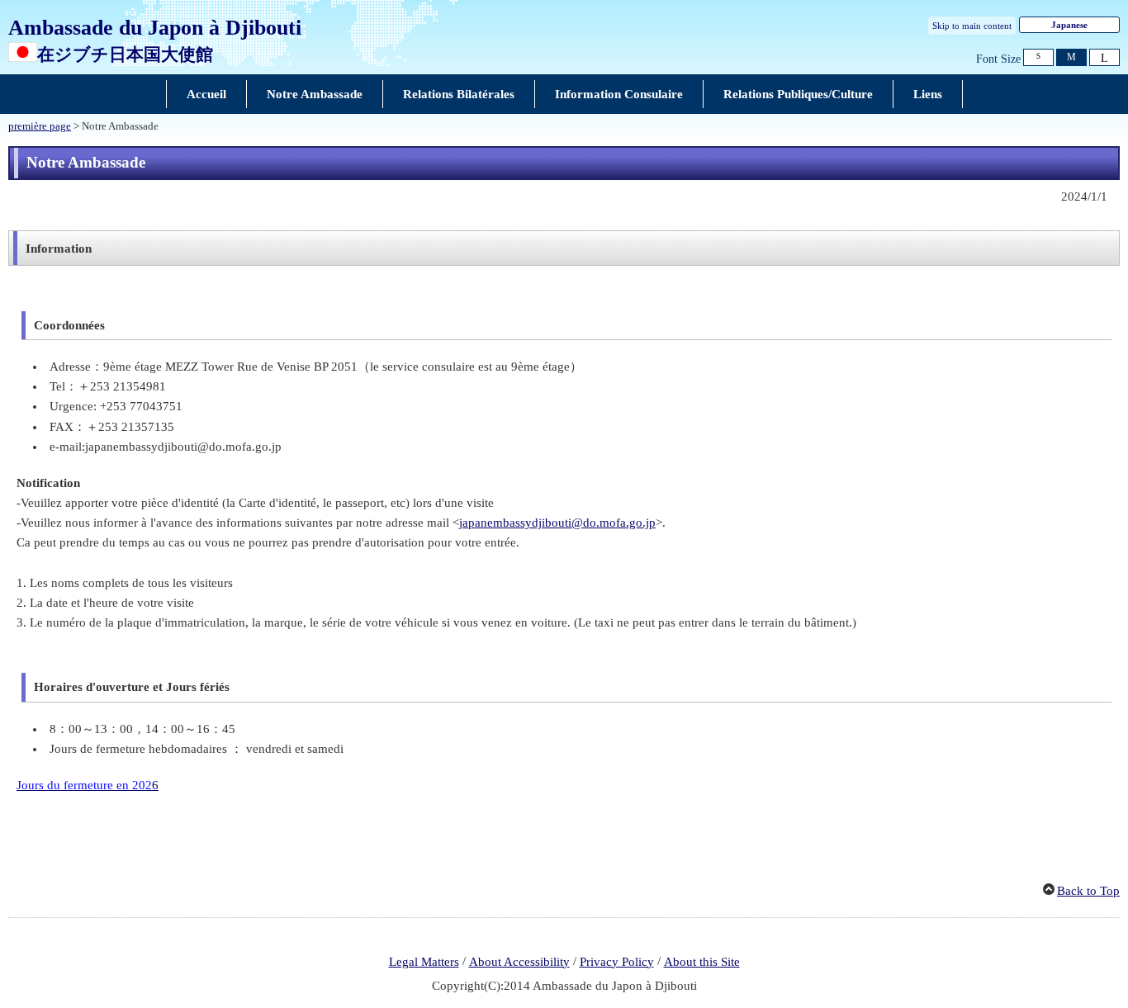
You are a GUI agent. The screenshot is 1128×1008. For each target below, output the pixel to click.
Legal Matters (424, 961)
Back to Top (1088, 890)
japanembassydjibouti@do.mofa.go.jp (557, 522)
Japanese (1069, 25)
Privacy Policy (617, 961)
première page (39, 126)
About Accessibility (519, 961)
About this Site (702, 961)
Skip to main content (972, 26)
